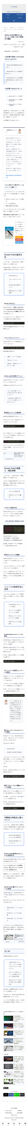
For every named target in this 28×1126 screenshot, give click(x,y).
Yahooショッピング (19, 242)
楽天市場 (18, 239)
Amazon (18, 237)
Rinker (21, 234)
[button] (22, 1094)
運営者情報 (19, 1112)
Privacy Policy (8, 1110)
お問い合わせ (14, 1115)
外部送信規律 (8, 1112)
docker (6, 1087)
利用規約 (20, 1110)
